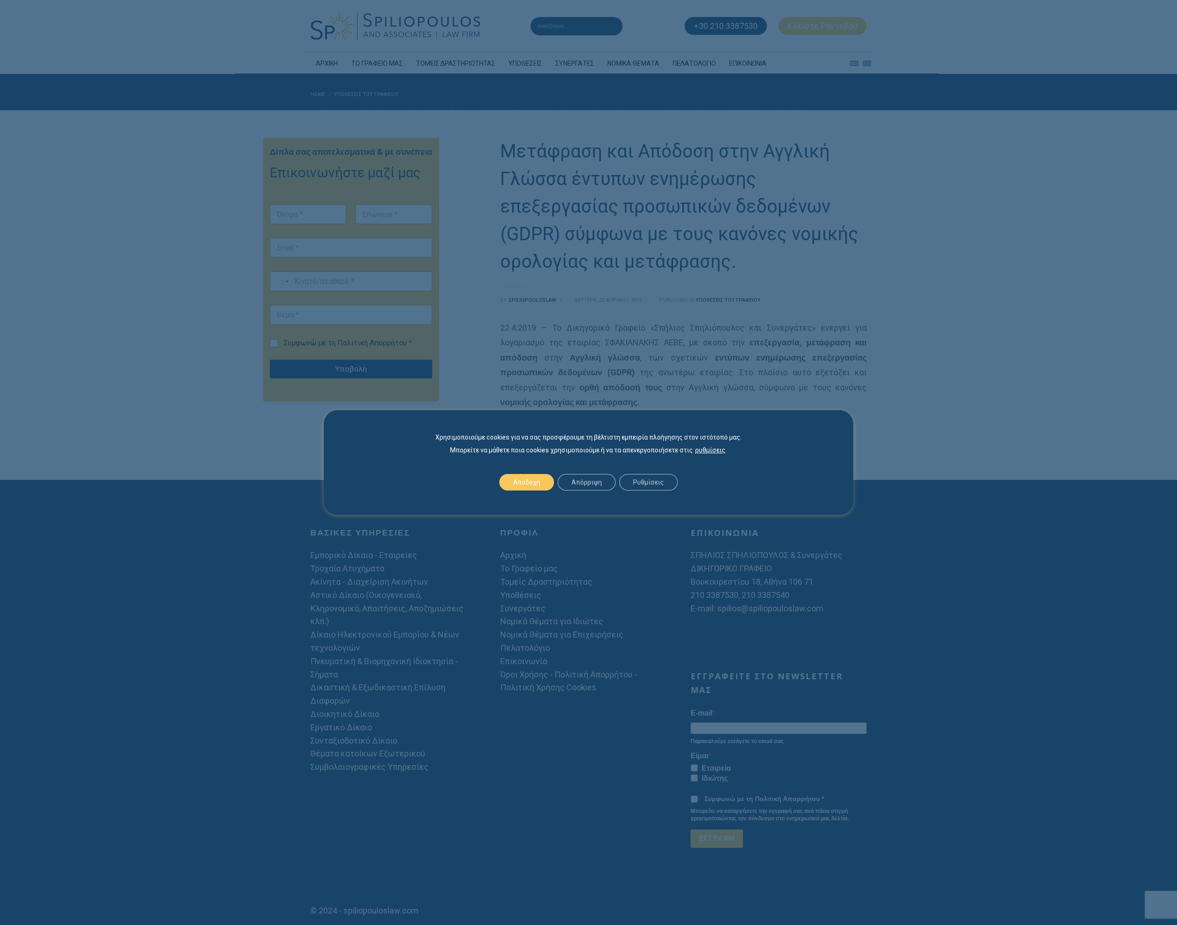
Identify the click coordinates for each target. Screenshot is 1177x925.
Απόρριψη (586, 482)
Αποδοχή (526, 482)
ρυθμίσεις (710, 450)
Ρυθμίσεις (648, 482)
